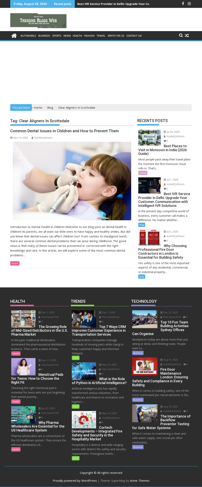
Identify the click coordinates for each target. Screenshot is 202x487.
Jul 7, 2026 (172, 179)
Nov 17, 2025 (48, 360)
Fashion (89, 35)
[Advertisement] (101, 71)
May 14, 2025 (109, 413)
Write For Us (116, 35)
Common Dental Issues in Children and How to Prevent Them (64, 131)
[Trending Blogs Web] (14, 35)
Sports (56, 35)
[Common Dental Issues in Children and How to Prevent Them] (72, 181)
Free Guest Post (50, 317)
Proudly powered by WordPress (75, 480)
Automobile (28, 35)
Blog (141, 224)
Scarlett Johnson (43, 137)
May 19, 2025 (109, 364)
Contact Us (133, 35)
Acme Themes (140, 480)
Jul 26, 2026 (173, 131)
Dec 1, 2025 (48, 312)
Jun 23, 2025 (48, 408)
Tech (75, 357)
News (67, 35)
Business (44, 35)
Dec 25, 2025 (170, 312)
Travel (101, 35)
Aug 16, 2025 (170, 359)
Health (77, 35)
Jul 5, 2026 (172, 231)
